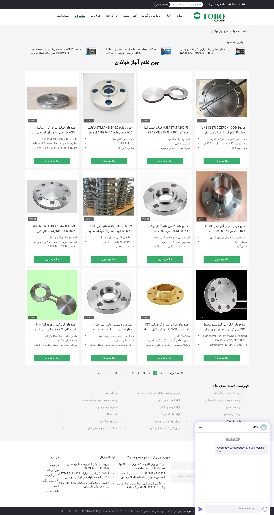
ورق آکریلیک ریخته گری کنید (165, 428)
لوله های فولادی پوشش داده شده (100, 399)
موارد (180, 15)
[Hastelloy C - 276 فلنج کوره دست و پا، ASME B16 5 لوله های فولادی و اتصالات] (166, 51)
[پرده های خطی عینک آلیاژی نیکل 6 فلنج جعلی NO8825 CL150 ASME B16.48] (240, 51)
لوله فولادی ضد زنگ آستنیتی (226, 392)
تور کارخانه (112, 15)
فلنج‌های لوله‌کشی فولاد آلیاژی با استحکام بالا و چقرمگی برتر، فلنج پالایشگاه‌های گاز (55, 327)
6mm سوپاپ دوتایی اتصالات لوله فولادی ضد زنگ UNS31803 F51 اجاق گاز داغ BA (141, 485)
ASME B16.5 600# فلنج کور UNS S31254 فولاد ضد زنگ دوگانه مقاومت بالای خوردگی (108, 228)
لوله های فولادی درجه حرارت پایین (223, 399)
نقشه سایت (52, 491)
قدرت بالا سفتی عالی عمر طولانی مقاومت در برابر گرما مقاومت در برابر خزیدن (111, 327)
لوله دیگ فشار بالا (170, 414)
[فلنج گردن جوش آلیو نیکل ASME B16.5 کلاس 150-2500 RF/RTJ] (221, 196)
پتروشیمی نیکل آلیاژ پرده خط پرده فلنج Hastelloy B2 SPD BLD (88, 466)
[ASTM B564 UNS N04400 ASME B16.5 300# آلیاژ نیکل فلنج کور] (52, 196)
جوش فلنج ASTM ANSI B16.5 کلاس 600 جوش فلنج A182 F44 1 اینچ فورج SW (108, 130)
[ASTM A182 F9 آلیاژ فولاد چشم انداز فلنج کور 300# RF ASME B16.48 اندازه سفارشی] (165, 98)
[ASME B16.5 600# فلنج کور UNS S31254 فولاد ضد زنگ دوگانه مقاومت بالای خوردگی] (108, 196)
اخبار (168, 15)
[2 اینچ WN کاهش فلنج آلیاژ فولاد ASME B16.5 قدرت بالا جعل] (165, 196)
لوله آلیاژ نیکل (111, 392)
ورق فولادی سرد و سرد (167, 421)
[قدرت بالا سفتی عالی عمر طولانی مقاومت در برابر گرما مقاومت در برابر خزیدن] (108, 295)
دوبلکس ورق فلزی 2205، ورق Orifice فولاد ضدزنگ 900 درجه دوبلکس (141, 466)
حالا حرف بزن (218, 4)
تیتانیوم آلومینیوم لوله (107, 407)
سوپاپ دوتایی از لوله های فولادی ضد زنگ (158, 392)
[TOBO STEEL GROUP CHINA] (209, 16)
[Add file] (265, 509)
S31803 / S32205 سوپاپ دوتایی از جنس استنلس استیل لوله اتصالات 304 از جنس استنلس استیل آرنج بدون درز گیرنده (142, 476)
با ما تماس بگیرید (151, 15)
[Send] (201, 509)
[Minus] (200, 427)
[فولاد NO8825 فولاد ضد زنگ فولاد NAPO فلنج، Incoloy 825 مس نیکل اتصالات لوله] (91, 51)
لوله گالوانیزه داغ (232, 414)
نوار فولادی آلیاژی (109, 421)
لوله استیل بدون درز (169, 399)
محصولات (80, 15)
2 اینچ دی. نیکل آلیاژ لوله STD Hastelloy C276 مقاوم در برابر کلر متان (84, 484)
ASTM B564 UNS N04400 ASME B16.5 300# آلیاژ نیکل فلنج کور (54, 228)
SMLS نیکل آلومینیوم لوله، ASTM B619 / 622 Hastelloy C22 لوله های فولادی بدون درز (84, 475)
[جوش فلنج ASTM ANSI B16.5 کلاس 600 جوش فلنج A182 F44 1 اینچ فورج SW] (108, 98)
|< (166, 373)
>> (99, 373)
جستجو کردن (162, 4)
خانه (245, 31)
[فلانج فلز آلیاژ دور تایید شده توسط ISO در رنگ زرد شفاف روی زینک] (221, 295)
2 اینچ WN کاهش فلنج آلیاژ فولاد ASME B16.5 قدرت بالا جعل (169, 228)
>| (94, 373)
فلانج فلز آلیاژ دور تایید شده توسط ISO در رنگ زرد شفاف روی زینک (224, 327)
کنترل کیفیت (130, 15)
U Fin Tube (112, 414)
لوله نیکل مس (233, 407)
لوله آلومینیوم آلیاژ (170, 407)
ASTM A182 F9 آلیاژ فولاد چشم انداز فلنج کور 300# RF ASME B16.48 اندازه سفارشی (166, 130)
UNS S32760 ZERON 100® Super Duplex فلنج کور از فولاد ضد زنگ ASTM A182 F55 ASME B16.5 (223, 130)
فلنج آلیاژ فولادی (232, 421)
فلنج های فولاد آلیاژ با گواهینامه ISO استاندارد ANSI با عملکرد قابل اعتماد (166, 327)
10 (104, 373)
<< (160, 373)
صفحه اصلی (62, 15)
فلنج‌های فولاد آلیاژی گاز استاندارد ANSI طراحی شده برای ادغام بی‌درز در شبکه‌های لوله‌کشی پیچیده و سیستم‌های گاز (53, 130)
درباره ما (95, 15)
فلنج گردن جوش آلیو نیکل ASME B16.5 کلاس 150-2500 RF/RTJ (225, 228)
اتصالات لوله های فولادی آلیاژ (103, 428)
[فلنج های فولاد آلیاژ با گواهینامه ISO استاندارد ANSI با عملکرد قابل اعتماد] (165, 295)
